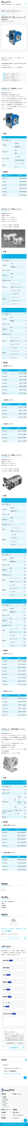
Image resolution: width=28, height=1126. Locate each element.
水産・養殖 (5, 1103)
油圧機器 (4, 1096)
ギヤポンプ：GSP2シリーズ (12, 74)
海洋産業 (4, 1101)
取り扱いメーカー (17, 1094)
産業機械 (4, 1098)
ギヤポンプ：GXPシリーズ (11, 76)
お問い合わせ (16, 1112)
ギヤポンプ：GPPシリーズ (11, 78)
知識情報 (15, 1109)
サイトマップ (16, 1118)
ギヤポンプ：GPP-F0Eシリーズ (12, 80)
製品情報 (4, 1060)
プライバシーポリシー (18, 1115)
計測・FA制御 (5, 1099)
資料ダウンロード (5, 1109)
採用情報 (3, 1118)
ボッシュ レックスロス (7, 21)
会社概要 (3, 1112)
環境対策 (4, 1104)
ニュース (3, 1115)
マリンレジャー (6, 1106)
